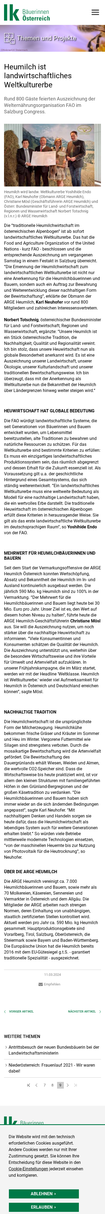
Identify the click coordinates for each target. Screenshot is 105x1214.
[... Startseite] (27, 12)
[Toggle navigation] (95, 12)
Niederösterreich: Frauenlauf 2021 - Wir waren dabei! (52, 1068)
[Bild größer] (52, 155)
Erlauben (41, 1207)
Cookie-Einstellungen (28, 1168)
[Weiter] (68, 1085)
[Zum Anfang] (29, 1085)
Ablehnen (41, 1193)
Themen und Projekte (46, 38)
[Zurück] (37, 1085)
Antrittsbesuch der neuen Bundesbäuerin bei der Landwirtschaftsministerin (54, 1050)
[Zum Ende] (76, 1085)
